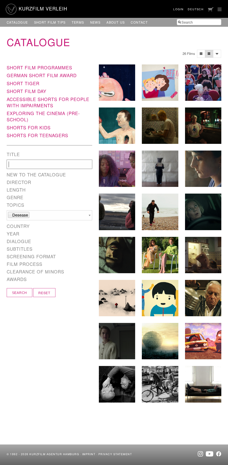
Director (19, 182)
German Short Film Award (42, 75)
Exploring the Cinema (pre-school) (43, 116)
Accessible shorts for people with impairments (48, 102)
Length (16, 190)
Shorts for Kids (29, 127)
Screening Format (31, 256)
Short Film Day (26, 91)
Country (18, 226)
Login (178, 9)
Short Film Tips (50, 22)
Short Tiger (23, 83)
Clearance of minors (35, 271)
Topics (15, 205)
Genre (15, 197)
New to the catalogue (36, 174)
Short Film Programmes (39, 67)
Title (13, 154)
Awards (17, 279)
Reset (44, 292)
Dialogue (19, 241)
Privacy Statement (115, 454)
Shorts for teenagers (37, 135)
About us (115, 22)
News (95, 22)
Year (13, 233)
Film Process (24, 264)
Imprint (89, 454)
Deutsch (196, 9)
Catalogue (17, 22)
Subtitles (20, 249)
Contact (139, 22)
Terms (78, 22)
